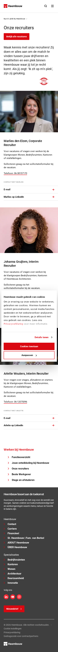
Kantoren (13, 564)
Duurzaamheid (16, 578)
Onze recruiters (20, 468)
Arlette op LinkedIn (13, 425)
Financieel (13, 533)
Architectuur (14, 573)
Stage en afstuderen (23, 480)
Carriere (12, 528)
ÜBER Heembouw (17, 547)
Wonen (11, 569)
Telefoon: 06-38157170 (15, 173)
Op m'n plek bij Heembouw (14, 19)
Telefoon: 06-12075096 (15, 401)
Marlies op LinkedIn (14, 196)
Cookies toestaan (29, 346)
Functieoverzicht (21, 457)
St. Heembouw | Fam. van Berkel (26, 538)
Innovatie (13, 582)
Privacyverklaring (12, 632)
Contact (12, 524)
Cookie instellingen (12, 628)
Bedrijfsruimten (16, 559)
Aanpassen (27, 355)
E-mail (7, 189)
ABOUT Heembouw (18, 542)
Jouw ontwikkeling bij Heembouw (30, 462)
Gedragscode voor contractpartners (21, 636)
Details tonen (41, 337)
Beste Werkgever (21, 474)
